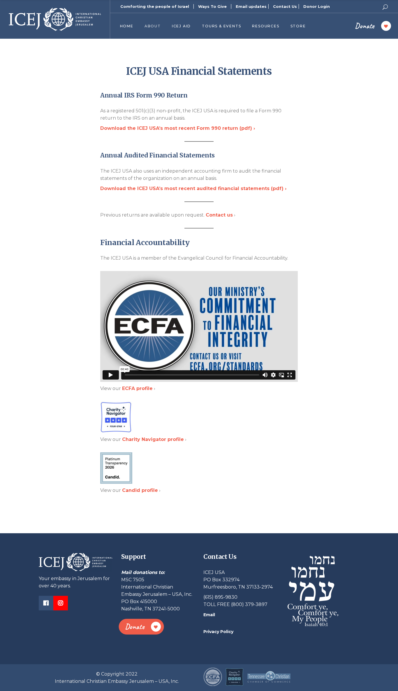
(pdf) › (177, 128)
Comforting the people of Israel (154, 6)
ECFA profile (137, 388)
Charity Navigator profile (153, 439)
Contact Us (285, 6)
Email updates (251, 6)
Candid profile (140, 490)
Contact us (219, 215)
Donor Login (316, 6)
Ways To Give (212, 6)
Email (209, 614)
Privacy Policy (218, 631)
